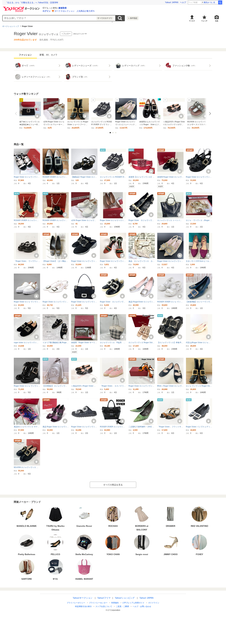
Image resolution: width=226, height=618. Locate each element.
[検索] (220, 2)
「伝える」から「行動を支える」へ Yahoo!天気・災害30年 (31, 2)
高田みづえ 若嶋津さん (211, 2)
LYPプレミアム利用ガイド (133, 603)
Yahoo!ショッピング (125, 598)
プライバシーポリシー (76, 603)
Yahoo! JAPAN (171, 2)
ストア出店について (103, 606)
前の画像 (16, 113)
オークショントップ (10, 26)
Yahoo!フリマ (104, 598)
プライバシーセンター (98, 603)
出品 (216, 21)
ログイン (47, 11)
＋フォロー (66, 34)
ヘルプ (183, 2)
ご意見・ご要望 (122, 606)
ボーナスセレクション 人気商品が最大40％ (75, 11)
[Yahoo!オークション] (21, 7)
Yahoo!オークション (82, 598)
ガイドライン (153, 603)
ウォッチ (204, 21)
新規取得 (63, 8)
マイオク (192, 21)
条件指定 (132, 18)
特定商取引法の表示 (83, 606)
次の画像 (209, 113)
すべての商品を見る (113, 485)
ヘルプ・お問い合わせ (142, 606)
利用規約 (115, 603)
